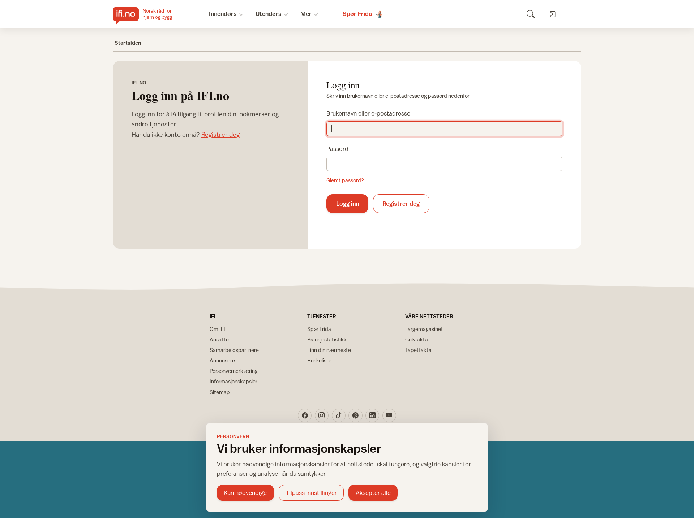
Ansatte (219, 339)
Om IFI (217, 329)
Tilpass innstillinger (311, 492)
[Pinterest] (355, 415)
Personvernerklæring (234, 371)
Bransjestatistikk (327, 339)
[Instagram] (322, 415)
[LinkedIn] (372, 415)
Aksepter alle (373, 492)
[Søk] (530, 14)
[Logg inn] (551, 14)
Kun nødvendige (245, 492)
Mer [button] (306, 13)
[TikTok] (339, 415)
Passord (337, 148)
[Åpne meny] (572, 14)
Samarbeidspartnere (234, 350)
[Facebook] (305, 415)
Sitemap (220, 392)
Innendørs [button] (223, 13)
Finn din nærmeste (329, 350)
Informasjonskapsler (233, 381)
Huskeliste (319, 360)
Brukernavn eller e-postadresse (368, 113)
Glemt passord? (345, 180)
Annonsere (222, 360)
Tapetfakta (418, 350)
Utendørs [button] (269, 13)
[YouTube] (389, 415)
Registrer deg (220, 134)
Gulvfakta (416, 339)
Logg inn (347, 203)
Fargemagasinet (424, 329)
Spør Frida (319, 329)
